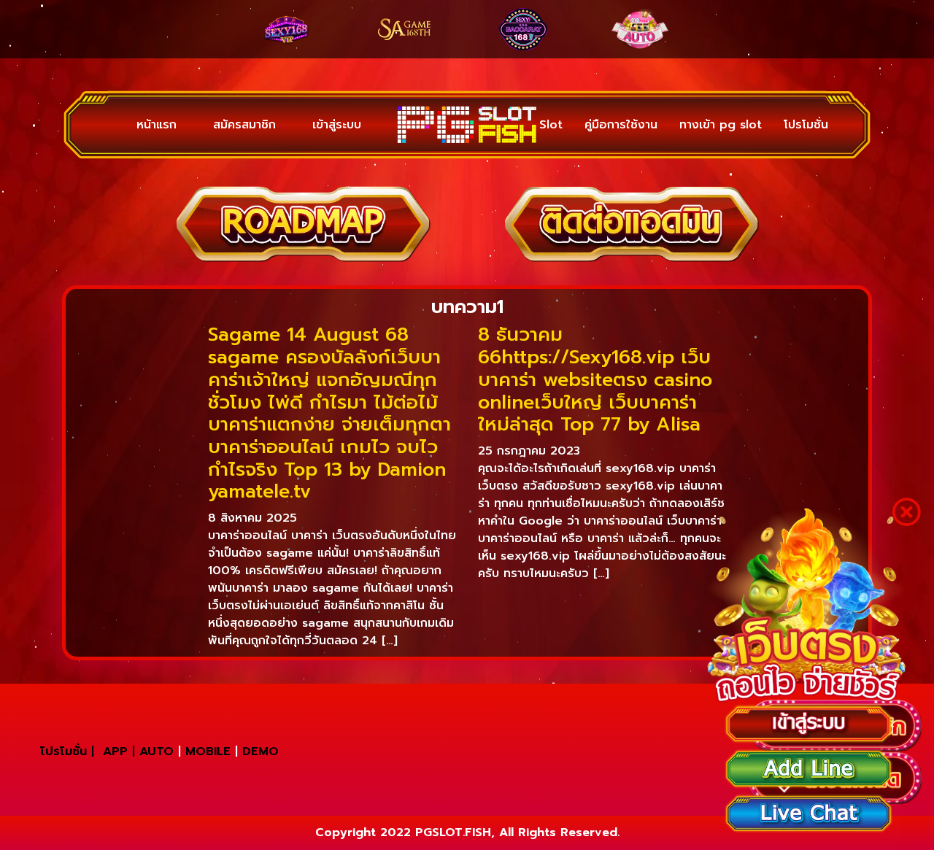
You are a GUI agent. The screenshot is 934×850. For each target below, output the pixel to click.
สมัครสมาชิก (222, 125)
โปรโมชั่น (806, 125)
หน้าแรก (149, 125)
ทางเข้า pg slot (720, 125)
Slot (551, 125)
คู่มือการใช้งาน (620, 125)
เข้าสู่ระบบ (300, 125)
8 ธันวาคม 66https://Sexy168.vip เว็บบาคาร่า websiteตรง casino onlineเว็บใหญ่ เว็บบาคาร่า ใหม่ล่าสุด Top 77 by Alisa (595, 379)
